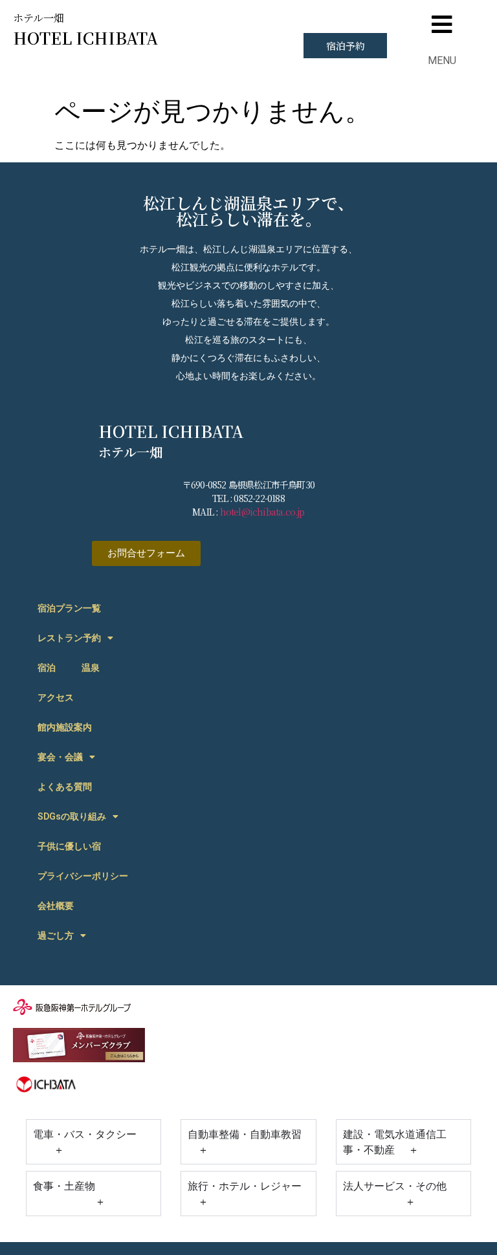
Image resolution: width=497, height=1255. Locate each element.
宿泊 (47, 667)
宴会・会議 (60, 757)
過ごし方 (56, 935)
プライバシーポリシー (83, 876)
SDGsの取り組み (72, 816)
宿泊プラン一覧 (69, 608)
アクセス (56, 697)
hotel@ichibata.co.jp (262, 511)
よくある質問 (65, 786)
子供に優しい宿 (69, 846)
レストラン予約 (69, 638)
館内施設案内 (65, 727)
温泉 (91, 667)
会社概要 (56, 905)
